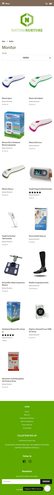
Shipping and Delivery (27, 418)
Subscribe (46, 481)
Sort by (4, 53)
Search (27, 412)
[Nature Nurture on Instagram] (30, 462)
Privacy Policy (27, 428)
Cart (50, 4)
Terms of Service (27, 425)
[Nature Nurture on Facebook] (24, 462)
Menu (7, 4)
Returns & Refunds (27, 421)
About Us (27, 415)
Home (3, 41)
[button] (35, 193)
